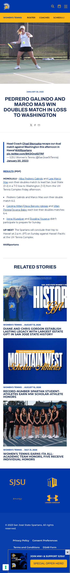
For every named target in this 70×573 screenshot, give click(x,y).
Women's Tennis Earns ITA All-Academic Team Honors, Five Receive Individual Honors (33, 456)
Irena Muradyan (15, 218)
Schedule (59, 17)
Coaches (44, 17)
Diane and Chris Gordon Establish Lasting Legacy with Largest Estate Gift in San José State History (33, 331)
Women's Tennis (12, 324)
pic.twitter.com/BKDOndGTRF (25, 153)
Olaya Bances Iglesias (35, 206)
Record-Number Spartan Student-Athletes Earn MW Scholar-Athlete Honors (33, 394)
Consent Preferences (44, 540)
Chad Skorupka (31, 143)
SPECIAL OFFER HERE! (50, 564)
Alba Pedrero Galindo (31, 178)
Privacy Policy (21, 540)
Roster (31, 17)
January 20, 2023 (17, 160)
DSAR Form (49, 547)
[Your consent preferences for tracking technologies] (6, 567)
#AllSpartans (24, 150)
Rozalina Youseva (39, 218)
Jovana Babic (19, 209)
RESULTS (8, 171)
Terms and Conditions (27, 547)
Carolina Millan (15, 206)
